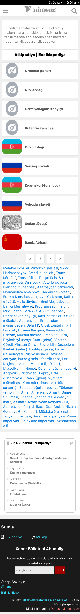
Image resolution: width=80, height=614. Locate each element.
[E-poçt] (9, 587)
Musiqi (41, 537)
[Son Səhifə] (60, 258)
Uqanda (26, 397)
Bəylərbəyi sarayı (17, 340)
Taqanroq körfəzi (56, 292)
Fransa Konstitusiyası (20, 297)
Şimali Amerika (33, 392)
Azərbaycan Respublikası (48, 402)
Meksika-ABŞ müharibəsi (44, 311)
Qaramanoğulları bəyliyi (57, 368)
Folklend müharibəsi (19, 287)
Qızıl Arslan (54, 406)
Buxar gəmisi (28, 359)
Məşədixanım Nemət (19, 368)
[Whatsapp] (2, 587)
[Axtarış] (74, 10)
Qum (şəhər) (42, 340)
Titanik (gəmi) (35, 378)
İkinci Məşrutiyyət (53, 301)
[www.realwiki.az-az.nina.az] (40, 10)
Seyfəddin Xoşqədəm (56, 344)
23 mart (19, 402)
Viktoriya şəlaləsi (44, 268)
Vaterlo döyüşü (54, 282)
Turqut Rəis (48, 278)
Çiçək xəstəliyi (52, 325)
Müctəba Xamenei (53, 411)
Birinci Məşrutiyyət (18, 306)
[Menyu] (5, 10)
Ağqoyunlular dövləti (20, 373)
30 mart (53, 392)
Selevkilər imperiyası (38, 421)
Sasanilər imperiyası (49, 416)
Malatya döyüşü (16, 268)
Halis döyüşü (27, 301)
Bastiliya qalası (41, 349)
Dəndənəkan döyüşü (19, 316)
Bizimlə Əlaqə (10, 592)
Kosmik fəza (50, 359)
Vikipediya (13, 537)
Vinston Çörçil (26, 344)
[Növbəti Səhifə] (50, 258)
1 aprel (44, 373)
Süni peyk (33, 282)
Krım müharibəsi (35, 383)
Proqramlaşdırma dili (51, 306)
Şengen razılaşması (49, 397)
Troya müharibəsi (17, 416)
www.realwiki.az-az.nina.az (47, 600)
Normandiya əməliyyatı (21, 292)
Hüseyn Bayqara (31, 330)
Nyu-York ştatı (50, 297)
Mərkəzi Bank (56, 335)
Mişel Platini (12, 311)
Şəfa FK (33, 325)
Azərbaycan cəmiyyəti (55, 287)
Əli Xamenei (27, 411)
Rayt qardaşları (50, 316)
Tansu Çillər (27, 278)
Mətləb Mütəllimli (32, 364)
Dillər (73, 2)
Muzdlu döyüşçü (30, 335)
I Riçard (54, 364)
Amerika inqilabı (41, 273)
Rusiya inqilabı (36, 354)
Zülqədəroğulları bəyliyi (38, 387)
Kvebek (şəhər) (15, 349)
